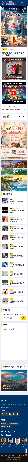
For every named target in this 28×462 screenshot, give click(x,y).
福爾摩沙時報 (4, 423)
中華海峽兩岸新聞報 (5, 426)
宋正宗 (11, 217)
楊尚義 (11, 226)
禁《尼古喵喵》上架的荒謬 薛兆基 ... (16, 247)
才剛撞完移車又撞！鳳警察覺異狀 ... (16, 274)
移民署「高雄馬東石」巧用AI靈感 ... (16, 229)
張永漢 (11, 199)
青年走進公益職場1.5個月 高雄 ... (17, 283)
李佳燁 (11, 281)
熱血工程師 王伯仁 (16, 459)
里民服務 (11, 329)
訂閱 (23, 318)
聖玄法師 (4, 49)
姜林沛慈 (11, 208)
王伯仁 (11, 244)
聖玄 (5, 384)
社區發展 (5, 329)
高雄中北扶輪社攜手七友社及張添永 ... (16, 301)
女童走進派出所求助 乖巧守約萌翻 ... (16, 238)
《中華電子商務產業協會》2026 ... (16, 202)
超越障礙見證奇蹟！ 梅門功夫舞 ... (17, 211)
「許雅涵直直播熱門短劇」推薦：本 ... (16, 256)
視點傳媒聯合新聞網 (13, 423)
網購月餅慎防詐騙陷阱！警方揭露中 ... (16, 292)
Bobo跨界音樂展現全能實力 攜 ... (17, 265)
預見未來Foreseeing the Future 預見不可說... (13, 387)
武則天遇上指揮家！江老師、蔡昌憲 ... (16, 220)
